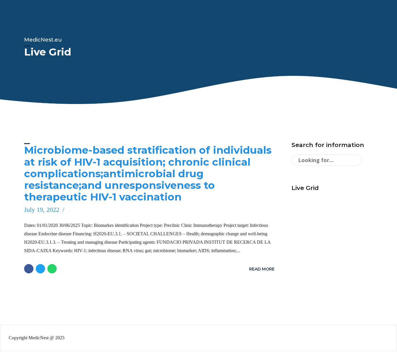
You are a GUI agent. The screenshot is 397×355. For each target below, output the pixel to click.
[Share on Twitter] (40, 268)
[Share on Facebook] (28, 268)
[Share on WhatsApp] (52, 268)
